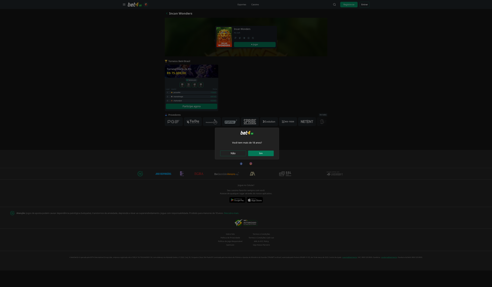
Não (233, 153)
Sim (261, 153)
